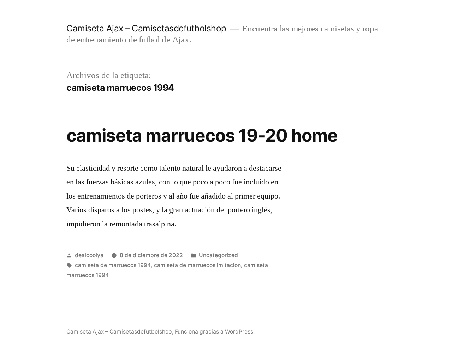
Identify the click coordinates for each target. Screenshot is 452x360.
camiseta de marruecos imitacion (197, 265)
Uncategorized (218, 255)
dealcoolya (89, 255)
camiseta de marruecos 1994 (113, 265)
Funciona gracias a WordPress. (215, 331)
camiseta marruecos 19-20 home (202, 135)
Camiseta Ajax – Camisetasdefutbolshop (146, 28)
